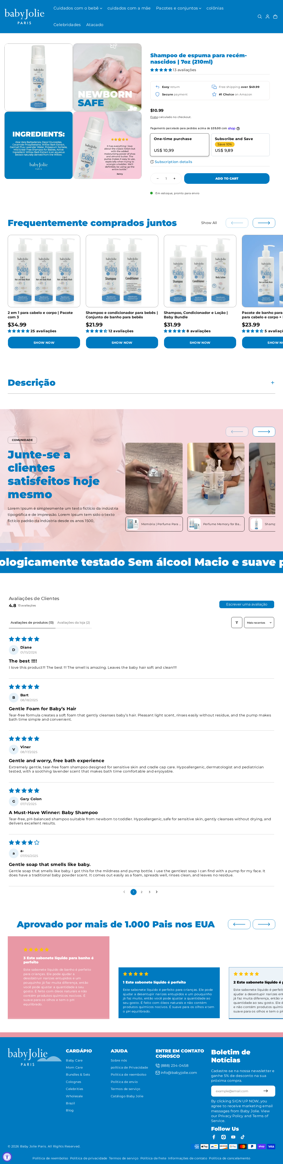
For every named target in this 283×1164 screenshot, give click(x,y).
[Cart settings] (275, 16)
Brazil (70, 1103)
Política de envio (124, 1082)
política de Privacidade (129, 1067)
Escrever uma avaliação (246, 604)
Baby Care (74, 1060)
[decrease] (157, 178)
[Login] (267, 16)
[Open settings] (259, 16)
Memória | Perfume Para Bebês (161, 524)
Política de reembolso (50, 1158)
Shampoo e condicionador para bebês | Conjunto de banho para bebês (122, 315)
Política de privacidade (88, 1158)
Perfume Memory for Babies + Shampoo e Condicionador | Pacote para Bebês (223, 524)
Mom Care (74, 1067)
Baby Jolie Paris (33, 1146)
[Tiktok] (243, 1137)
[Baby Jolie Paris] (24, 16)
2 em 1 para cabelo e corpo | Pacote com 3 (40, 315)
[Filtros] (236, 622)
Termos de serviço (125, 1089)
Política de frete (153, 1158)
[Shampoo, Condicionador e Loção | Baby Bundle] (200, 271)
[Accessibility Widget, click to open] (7, 1157)
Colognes (73, 1082)
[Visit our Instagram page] (223, 1137)
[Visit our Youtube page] (233, 1137)
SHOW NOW (44, 343)
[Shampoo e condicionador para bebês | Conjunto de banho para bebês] (122, 271)
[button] (161, 70)
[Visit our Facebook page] (213, 1137)
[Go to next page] (157, 892)
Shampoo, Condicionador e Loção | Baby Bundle (196, 315)
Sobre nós (119, 1060)
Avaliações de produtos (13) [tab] (32, 623)
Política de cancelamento (229, 1158)
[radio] (179, 144)
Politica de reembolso (128, 1075)
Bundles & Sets (78, 1075)
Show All (209, 223)
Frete (154, 117)
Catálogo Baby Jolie (127, 1096)
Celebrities (74, 1089)
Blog (70, 1110)
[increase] (174, 178)
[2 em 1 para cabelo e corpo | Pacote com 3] (44, 271)
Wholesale (74, 1096)
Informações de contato (187, 1158)
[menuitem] (78, 8)
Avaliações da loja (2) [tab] (73, 623)
